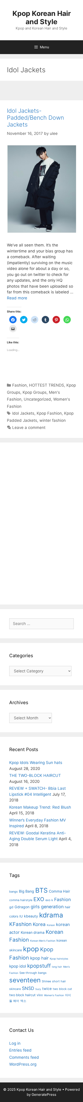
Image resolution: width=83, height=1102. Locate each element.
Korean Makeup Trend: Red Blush (40, 807)
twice (47, 988)
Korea (39, 924)
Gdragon (22, 907)
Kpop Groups (35, 392)
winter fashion (52, 420)
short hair (59, 981)
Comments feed (24, 1057)
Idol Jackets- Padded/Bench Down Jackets (35, 117)
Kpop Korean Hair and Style (41, 17)
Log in (15, 1043)
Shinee (46, 981)
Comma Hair (59, 891)
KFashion (20, 924)
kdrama (51, 915)
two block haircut (22, 995)
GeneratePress (44, 1094)
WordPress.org (22, 1064)
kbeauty (31, 916)
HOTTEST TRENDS (46, 385)
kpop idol (17, 966)
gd (11, 907)
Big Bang (26, 891)
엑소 (23, 1001)
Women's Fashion (54, 995)
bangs (13, 891)
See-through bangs (33, 973)
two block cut (62, 989)
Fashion (19, 385)
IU (21, 916)
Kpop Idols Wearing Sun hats (35, 762)
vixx (40, 995)
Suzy (38, 989)
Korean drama (32, 932)
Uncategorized (37, 399)
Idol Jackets (23, 413)
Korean (51, 925)
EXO (38, 899)
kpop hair (39, 957)
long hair (57, 966)
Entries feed (20, 1050)
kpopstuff (39, 966)
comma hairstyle (20, 900)
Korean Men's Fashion (42, 940)
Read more (17, 298)
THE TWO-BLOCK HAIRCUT (35, 775)
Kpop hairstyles (59, 958)
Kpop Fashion (49, 413)
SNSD (28, 988)
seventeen (25, 980)
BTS (41, 890)
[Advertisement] (41, 91)
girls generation (47, 906)
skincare (15, 989)
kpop (31, 949)
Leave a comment (28, 427)
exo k (49, 900)
